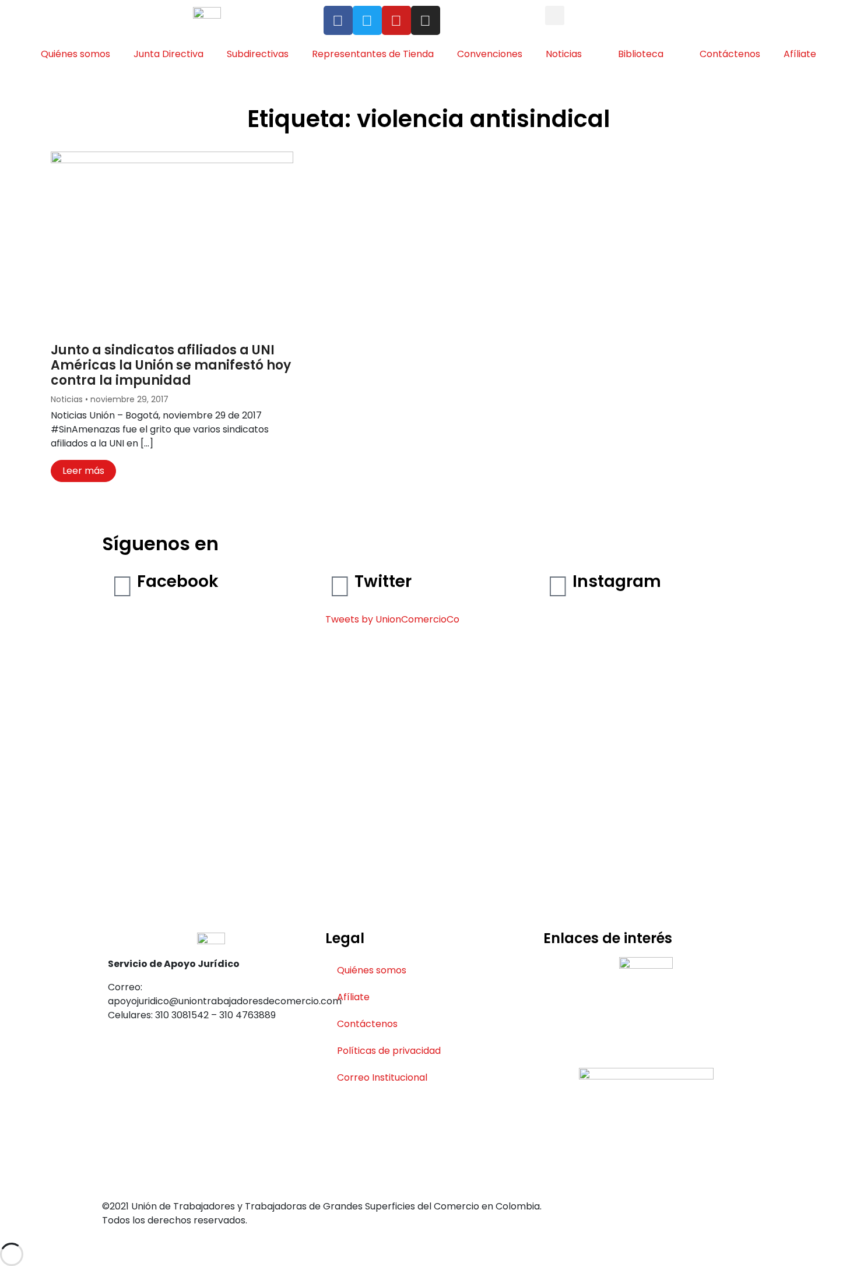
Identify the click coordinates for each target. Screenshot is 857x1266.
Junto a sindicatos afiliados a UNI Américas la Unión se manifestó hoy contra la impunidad (171, 365)
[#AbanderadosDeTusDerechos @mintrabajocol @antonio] (646, 736)
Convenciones (489, 54)
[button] (554, 15)
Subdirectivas (258, 54)
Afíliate (800, 54)
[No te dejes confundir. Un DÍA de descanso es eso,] (718, 787)
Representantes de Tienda (373, 54)
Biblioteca (640, 54)
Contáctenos (730, 54)
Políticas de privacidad (389, 1050)
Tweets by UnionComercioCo (392, 619)
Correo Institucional (382, 1077)
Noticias (564, 54)
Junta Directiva (168, 54)
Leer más (83, 470)
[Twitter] (367, 20)
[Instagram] (425, 20)
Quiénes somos (75, 54)
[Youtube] (396, 20)
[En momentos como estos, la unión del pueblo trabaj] (574, 822)
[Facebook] (338, 20)
